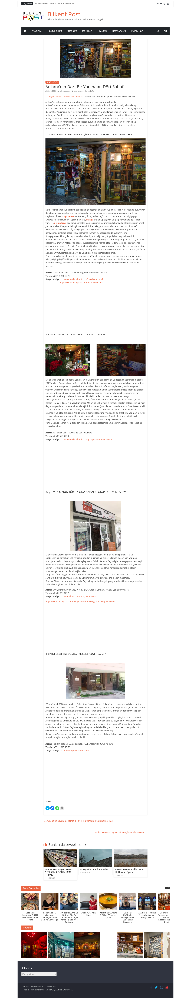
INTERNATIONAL (119, 31)
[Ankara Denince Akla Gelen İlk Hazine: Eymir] (130, 850)
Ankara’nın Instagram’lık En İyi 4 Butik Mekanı (121, 832)
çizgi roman (68, 216)
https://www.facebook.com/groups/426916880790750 (87, 439)
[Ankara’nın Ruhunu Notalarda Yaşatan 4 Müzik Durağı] (34, 946)
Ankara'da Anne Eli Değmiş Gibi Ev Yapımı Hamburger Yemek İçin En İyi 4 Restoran (69, 917)
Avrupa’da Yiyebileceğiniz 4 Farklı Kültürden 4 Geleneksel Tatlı (79, 820)
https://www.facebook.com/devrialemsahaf (82, 279)
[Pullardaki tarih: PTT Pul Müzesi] (157, 946)
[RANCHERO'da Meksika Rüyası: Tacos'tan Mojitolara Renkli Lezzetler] (87, 946)
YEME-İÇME (72, 31)
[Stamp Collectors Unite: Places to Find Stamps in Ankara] (61, 946)
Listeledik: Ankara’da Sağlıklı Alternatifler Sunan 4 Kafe (30, 916)
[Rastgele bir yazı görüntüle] (166, 31)
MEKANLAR (87, 31)
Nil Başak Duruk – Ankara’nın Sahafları (64, 96)
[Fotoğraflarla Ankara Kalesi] (95, 850)
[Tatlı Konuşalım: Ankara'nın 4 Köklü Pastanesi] (130, 946)
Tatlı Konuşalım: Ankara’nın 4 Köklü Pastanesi (54, 3)
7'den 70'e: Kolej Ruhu (88, 913)
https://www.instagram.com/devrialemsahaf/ (81, 282)
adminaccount (65, 91)
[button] (168, 888)
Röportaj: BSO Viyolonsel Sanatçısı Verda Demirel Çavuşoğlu (49, 916)
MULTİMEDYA (137, 31)
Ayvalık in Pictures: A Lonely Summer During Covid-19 (147, 915)
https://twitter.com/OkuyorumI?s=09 (79, 596)
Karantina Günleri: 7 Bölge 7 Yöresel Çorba (108, 915)
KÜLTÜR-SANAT (55, 31)
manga (89, 219)
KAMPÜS (103, 31)
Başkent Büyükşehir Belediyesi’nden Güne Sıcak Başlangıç (127, 917)
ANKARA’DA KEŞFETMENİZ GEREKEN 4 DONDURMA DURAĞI (59, 872)
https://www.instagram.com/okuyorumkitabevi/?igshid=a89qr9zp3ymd (80, 601)
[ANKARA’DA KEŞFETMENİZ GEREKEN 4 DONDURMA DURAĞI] (60, 850)
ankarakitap (78, 91)
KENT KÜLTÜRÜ (52, 82)
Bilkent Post (63, 14)
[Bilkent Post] (25, 31)
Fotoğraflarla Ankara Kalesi (94, 869)
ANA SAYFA (36, 31)
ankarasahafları (89, 91)
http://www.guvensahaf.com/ (75, 750)
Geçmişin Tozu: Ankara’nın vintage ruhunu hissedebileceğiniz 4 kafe (166, 917)
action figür (60, 223)
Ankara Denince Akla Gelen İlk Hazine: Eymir (129, 871)
